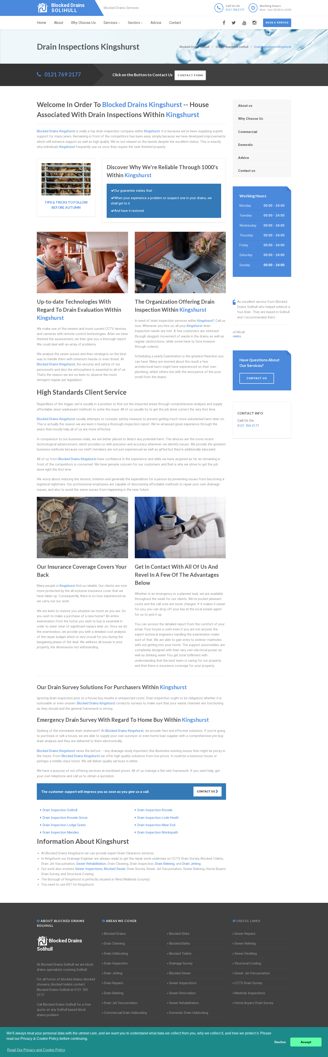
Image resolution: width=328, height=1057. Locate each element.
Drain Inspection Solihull (60, 810)
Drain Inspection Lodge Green (64, 825)
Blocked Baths (179, 943)
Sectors (134, 23)
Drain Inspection (116, 963)
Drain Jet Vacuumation (120, 1003)
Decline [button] (280, 1042)
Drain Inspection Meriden (61, 832)
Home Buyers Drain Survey (254, 1003)
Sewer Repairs (245, 934)
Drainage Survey (181, 963)
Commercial (247, 132)
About (58, 23)
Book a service (277, 22)
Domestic (245, 145)
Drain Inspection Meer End (156, 825)
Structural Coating (248, 963)
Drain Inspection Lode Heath (158, 818)
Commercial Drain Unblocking (125, 1013)
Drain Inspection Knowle (154, 810)
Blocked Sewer (114, 869)
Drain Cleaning (114, 943)
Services (110, 23)
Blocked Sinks (179, 934)
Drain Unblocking (116, 954)
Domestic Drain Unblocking (188, 1013)
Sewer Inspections (88, 869)
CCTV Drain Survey (248, 983)
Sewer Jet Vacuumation (252, 973)
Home (41, 23)
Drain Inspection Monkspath (157, 832)
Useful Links (248, 921)
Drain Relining (164, 864)
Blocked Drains (115, 934)
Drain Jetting (191, 864)
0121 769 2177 (235, 9)
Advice (156, 23)
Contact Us (206, 791)
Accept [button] (306, 1042)
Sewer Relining (245, 943)
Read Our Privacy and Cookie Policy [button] (36, 1050)
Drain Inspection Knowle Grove (65, 818)
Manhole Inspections (250, 993)
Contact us (246, 171)
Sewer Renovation (182, 993)
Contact (175, 23)
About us (245, 106)
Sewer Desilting (246, 954)
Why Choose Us (83, 23)
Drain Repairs (113, 983)
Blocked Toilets (180, 954)
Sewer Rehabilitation (91, 864)
